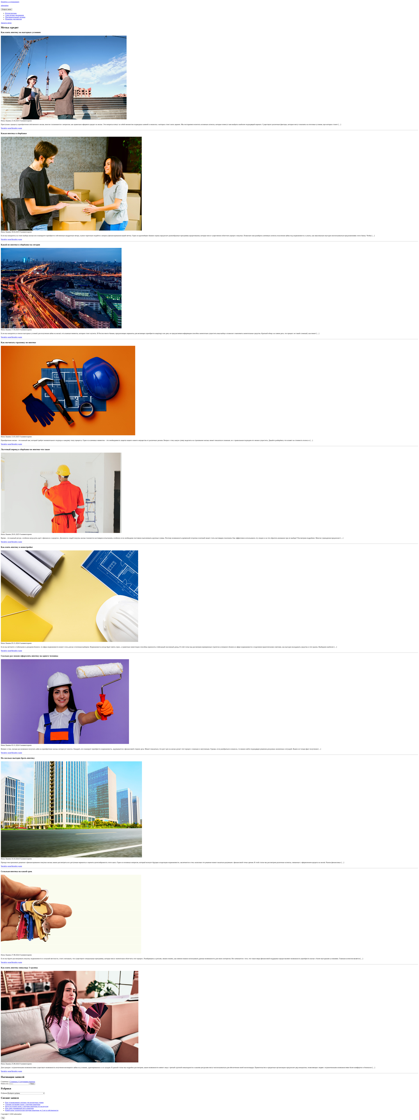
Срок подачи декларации (14, 15)
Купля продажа (11, 13)
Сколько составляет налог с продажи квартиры (22, 1104)
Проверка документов (13, 19)
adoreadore (5, 5)
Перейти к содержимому (10, 2)
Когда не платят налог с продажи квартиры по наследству (26, 1106)
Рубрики (4, 1093)
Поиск (32, 1084)
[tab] (6, 9)
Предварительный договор (15, 17)
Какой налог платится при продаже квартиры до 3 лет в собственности (31, 1110)
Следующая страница (27, 1081)
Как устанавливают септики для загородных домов (24, 1102)
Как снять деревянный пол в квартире (19, 1108)
